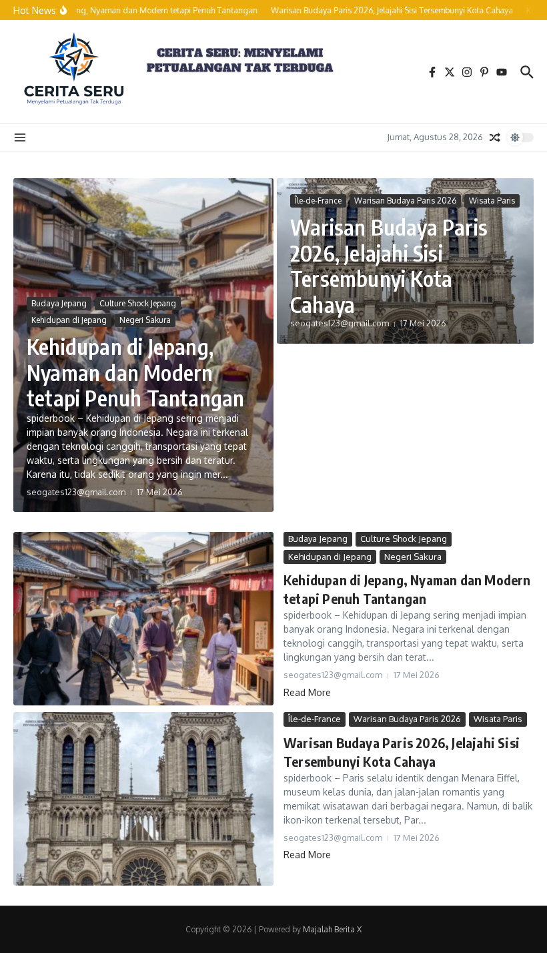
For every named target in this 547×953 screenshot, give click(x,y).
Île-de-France (318, 201)
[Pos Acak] (495, 137)
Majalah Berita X (332, 929)
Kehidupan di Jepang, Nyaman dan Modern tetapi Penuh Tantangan (135, 372)
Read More (307, 692)
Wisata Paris (492, 201)
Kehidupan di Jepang (69, 320)
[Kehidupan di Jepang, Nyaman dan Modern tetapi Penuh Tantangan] (143, 618)
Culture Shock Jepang (137, 303)
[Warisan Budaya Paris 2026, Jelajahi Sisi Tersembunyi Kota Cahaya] (143, 799)
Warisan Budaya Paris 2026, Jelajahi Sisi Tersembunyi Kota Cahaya (389, 265)
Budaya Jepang (59, 303)
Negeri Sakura (145, 320)
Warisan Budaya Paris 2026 (405, 201)
